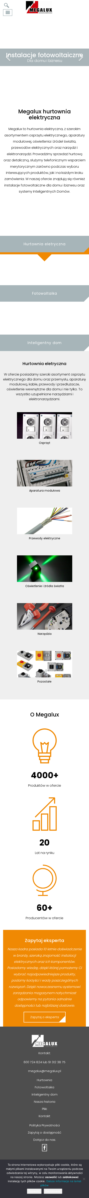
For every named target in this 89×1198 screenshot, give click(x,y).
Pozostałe (44, 681)
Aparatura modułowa (44, 491)
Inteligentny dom (45, 1094)
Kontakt (44, 1116)
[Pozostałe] (44, 664)
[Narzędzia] (44, 616)
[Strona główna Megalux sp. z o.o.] (39, 7)
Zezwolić (34, 1191)
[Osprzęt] (44, 425)
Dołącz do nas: (44, 1140)
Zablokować (53, 1191)
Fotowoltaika (44, 1087)
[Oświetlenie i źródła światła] (44, 568)
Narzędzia (45, 634)
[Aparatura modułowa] (44, 473)
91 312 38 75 (56, 1062)
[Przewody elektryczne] (44, 520)
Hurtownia (44, 1080)
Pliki (44, 1109)
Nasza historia (44, 1101)
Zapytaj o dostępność (44, 1132)
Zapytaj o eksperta (44, 1017)
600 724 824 (33, 1062)
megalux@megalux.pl (44, 1071)
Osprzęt (44, 443)
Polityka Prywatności (44, 1125)
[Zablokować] (84, 1179)
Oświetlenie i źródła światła (44, 586)
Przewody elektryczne (44, 538)
